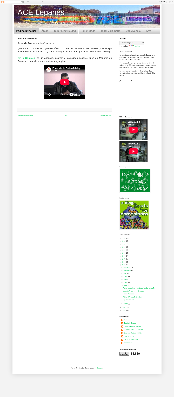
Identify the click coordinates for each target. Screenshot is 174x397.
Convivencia (133, 31)
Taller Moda (88, 31)
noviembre (127, 270)
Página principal (26, 31)
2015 (124, 265)
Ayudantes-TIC (128, 300)
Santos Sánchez (129, 336)
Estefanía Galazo (130, 323)
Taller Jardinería (110, 31)
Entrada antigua (105, 116)
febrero (126, 285)
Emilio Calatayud (26, 58)
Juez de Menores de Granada (133, 291)
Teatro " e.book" (128, 294)
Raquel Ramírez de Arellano (134, 330)
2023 (124, 241)
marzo (126, 282)
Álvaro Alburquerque (131, 340)
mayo (126, 276)
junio (125, 273)
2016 (124, 262)
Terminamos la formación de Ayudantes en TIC (139, 288)
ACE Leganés (41, 12)
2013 (124, 310)
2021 (124, 247)
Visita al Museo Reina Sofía (132, 297)
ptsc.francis (128, 343)
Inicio (66, 116)
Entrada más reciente (25, 116)
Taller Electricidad (65, 31)
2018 (124, 256)
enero (126, 304)
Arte (148, 31)
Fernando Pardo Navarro (132, 326)
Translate (136, 46)
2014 (124, 307)
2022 (124, 244)
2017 (124, 259)
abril (125, 279)
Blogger (99, 368)
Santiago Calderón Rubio (133, 333)
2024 (124, 238)
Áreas (44, 31)
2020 (124, 250)
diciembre (127, 267)
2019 (124, 253)
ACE (125, 320)
